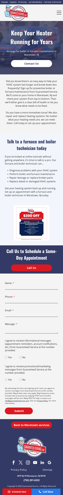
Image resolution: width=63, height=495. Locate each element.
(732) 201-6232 (32, 480)
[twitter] (21, 463)
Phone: (9, 296)
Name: (8, 283)
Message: (10, 324)
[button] (59, 12)
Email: (8, 310)
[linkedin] (42, 463)
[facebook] (14, 463)
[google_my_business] (49, 463)
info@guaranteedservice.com (17, 400)
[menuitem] (4, 2)
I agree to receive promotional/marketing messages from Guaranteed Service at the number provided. (28, 369)
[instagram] (28, 463)
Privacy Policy (42, 400)
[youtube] (35, 463)
